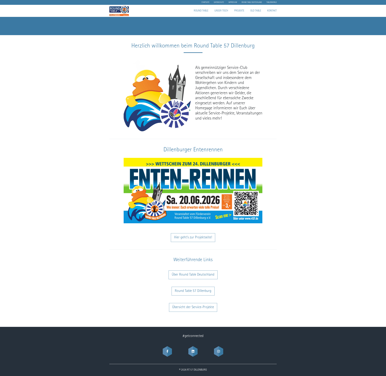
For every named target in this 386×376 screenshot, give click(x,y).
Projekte (239, 10)
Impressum (232, 2)
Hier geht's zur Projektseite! (193, 237)
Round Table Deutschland (252, 2)
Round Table (201, 10)
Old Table (255, 10)
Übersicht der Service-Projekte (193, 307)
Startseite (205, 2)
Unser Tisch (221, 10)
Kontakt (272, 10)
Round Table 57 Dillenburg (193, 291)
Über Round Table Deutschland (193, 275)
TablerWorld (271, 2)
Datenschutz (219, 2)
